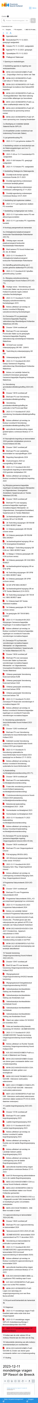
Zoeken (4, 16)
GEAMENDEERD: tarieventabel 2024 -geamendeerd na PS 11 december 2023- (19, 1236)
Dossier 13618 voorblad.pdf (16, 393)
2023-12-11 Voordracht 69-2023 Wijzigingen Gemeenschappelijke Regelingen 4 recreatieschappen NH (16, 622)
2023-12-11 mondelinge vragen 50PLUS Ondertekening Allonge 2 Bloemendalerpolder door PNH (16, 1322)
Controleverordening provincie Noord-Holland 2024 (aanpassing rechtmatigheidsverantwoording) (19, 797)
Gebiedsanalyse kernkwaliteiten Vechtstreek (16, 1009)
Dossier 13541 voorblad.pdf (16, 889)
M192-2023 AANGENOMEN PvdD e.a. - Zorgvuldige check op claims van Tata (19, 73)
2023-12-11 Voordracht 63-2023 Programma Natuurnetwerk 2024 (16, 906)
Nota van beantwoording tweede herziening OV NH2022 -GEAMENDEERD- (19, 1028)
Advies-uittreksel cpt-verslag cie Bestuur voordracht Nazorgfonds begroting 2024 (18, 478)
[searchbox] (16, 20)
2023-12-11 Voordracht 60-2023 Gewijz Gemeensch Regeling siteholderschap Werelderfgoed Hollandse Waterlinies (18, 365)
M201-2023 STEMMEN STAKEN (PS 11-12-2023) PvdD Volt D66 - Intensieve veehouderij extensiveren (18, 1087)
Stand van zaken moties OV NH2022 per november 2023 (18, 1021)
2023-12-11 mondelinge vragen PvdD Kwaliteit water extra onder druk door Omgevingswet (18, 1313)
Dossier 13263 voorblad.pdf (16, 728)
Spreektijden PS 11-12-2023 (17, 53)
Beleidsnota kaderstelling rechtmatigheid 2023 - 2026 (14, 805)
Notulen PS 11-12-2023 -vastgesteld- (20, 46)
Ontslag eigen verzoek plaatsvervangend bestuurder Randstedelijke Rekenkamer (14, 243)
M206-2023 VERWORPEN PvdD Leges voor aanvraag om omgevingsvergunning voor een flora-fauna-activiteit (17, 1292)
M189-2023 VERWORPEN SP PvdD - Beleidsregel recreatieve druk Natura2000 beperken (19, 87)
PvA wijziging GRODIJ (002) (17, 854)
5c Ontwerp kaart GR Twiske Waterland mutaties (15, 602)
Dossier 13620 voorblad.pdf (16, 1221)
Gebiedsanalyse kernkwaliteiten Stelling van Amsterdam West (16, 990)
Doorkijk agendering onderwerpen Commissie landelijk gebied (17, 182)
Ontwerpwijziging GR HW (16, 357)
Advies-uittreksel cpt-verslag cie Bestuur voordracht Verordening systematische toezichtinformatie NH (16, 763)
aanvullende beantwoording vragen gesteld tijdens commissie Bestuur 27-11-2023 (18, 431)
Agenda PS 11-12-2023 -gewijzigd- (19, 50)
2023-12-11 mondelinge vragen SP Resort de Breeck (18, 1329)
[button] (33, 20)
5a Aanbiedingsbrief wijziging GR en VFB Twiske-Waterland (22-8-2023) (18, 590)
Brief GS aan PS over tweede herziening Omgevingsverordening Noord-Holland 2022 (18, 967)
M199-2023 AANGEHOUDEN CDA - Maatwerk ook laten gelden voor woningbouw (18, 1070)
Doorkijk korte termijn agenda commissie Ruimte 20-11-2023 (15, 176)
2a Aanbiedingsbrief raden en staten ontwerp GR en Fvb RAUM (18, 518)
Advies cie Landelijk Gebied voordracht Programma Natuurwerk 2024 (18, 912)
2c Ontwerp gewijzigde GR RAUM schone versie (17, 530)
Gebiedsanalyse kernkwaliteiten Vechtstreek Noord (16, 1003)
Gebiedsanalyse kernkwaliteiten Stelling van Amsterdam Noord (16, 1015)
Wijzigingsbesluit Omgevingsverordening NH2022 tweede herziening (18, 976)
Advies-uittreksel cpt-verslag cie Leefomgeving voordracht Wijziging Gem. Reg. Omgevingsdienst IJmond (18, 875)
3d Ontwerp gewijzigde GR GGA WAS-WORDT (19, 561)
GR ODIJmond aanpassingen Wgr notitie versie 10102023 (17, 859)
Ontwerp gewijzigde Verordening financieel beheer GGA (17, 682)
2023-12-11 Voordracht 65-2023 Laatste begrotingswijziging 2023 (16, 1127)
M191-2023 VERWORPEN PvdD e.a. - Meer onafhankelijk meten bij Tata (18, 103)
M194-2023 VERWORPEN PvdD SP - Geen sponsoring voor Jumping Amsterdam (19, 118)
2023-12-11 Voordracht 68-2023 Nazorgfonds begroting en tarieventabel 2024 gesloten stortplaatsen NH (17, 469)
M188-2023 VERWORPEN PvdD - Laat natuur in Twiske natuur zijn (17, 79)
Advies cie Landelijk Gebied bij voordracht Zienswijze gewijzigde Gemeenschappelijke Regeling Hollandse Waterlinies (18, 376)
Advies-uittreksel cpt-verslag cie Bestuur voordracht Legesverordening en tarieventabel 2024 (18, 1261)
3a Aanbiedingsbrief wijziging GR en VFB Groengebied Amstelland (18, 543)
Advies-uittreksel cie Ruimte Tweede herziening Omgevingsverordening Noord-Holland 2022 (18, 1046)
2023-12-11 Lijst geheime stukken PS (20, 141)
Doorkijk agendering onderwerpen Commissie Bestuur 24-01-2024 (17, 194)
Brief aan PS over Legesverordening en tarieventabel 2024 (18, 1226)
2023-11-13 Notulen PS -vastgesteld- (20, 167)
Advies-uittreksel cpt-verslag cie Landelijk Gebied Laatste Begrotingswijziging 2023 (16, 1151)
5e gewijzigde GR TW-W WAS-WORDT (16, 615)
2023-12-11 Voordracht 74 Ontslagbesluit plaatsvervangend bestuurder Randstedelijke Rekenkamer (18, 258)
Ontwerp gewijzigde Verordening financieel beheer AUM (17, 675)
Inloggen (30, 1399)
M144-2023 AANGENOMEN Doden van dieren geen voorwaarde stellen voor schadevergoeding (18, 1061)
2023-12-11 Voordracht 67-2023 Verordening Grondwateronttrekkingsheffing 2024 (19, 414)
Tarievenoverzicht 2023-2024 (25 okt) (20, 1231)
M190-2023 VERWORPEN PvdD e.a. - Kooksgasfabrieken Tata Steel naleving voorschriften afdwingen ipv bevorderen (18, 95)
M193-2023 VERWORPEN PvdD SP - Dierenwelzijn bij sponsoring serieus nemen (19, 110)
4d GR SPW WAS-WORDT (16, 585)
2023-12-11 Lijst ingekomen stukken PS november (18, 205)
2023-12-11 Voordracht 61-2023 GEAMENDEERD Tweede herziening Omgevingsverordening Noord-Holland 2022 (17, 1036)
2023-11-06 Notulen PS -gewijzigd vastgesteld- (17, 162)
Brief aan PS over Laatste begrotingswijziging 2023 (14, 1117)
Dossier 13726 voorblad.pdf (16, 1112)
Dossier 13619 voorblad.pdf (16, 777)
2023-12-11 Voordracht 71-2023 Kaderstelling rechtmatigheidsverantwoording (16, 820)
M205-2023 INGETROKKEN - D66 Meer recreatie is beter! (17, 1209)
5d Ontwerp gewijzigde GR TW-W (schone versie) (17, 608)
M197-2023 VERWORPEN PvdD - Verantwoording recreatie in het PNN (17, 938)
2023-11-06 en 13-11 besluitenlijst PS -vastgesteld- (18, 155)
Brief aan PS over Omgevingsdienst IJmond (18, 849)
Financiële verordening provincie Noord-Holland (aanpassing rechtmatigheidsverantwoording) (17, 789)
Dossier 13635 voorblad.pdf (16, 844)
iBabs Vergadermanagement (13, 1399)
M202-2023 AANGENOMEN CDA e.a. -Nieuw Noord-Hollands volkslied (19, 1183)
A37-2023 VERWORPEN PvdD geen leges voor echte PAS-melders (18, 1283)
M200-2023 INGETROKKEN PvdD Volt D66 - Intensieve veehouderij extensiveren (17, 1078)
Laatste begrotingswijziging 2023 (18, 1122)
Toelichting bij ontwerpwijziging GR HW (18, 352)
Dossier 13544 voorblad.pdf (16, 327)
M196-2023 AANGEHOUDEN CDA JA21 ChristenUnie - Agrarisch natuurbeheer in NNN (18, 931)
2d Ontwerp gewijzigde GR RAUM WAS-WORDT (17, 536)
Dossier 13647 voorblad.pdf (16, 447)
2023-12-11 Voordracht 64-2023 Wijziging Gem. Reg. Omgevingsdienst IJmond (17, 866)
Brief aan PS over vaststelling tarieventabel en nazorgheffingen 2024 (17, 452)
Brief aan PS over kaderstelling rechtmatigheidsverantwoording (16, 781)
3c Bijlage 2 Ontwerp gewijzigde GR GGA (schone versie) (18, 555)
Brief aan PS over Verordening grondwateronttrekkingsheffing (16, 398)
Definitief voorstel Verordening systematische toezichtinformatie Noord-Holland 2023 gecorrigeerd (18, 743)
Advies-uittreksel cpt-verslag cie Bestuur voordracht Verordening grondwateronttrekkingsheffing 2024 (16, 423)
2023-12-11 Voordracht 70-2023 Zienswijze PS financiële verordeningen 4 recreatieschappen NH (18, 701)
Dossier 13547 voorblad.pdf (16, 962)
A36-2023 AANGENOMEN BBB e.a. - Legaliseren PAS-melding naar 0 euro (18, 1277)
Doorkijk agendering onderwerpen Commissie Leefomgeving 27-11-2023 (17, 188)
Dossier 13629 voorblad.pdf (16, 499)
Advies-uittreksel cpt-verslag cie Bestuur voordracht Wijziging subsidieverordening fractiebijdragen (16, 309)
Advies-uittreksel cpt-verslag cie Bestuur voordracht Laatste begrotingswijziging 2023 (16, 1134)
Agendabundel (11, 36)
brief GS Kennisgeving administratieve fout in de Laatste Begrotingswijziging (19, 1177)
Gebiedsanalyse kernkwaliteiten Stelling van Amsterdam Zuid (16, 996)
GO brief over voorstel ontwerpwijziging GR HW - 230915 (16, 346)
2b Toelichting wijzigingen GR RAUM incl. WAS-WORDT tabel (18, 524)
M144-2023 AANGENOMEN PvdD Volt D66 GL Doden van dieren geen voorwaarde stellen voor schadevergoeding (19, 1350)
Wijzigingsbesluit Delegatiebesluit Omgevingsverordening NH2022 (17, 984)
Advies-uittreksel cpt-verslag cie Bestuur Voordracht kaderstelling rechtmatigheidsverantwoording (16, 829)
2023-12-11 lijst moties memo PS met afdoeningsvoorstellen (18, 216)
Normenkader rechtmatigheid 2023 (19, 810)
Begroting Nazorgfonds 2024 (17, 457)
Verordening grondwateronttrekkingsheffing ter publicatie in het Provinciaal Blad (15, 405)
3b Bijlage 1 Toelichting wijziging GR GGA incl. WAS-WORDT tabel (18, 549)
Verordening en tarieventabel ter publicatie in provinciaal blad (16, 1242)
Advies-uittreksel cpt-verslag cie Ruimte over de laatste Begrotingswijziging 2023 (19, 1143)
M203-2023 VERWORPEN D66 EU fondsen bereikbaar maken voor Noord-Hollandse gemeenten (18, 1190)
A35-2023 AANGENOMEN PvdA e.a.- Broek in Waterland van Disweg (18, 1054)
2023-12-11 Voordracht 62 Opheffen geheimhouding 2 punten (18, 272)
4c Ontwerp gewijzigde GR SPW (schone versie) (17, 580)
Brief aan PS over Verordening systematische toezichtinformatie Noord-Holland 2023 (18, 734)
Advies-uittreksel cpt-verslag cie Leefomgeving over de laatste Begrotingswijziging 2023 (16, 1160)
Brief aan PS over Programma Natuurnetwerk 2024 (16, 894)
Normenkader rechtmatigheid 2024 (19, 814)
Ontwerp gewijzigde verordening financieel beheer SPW (17, 688)
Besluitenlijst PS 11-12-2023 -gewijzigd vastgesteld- (16, 41)
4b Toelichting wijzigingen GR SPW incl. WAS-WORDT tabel (18, 574)
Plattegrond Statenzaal (14, 57)
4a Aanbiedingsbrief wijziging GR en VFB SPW (18, 567)
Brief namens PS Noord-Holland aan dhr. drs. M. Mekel (18, 250)
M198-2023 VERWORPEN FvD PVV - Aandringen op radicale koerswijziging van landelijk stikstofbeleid (19, 946)
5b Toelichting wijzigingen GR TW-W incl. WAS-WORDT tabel (18, 596)
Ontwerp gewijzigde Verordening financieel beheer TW (17, 694)
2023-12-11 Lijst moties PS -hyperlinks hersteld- (19, 222)
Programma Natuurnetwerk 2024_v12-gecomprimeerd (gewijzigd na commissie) (19, 900)
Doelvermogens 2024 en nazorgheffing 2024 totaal (14, 462)
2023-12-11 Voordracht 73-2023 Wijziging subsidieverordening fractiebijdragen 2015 (16, 300)
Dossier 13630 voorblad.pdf (16, 654)
